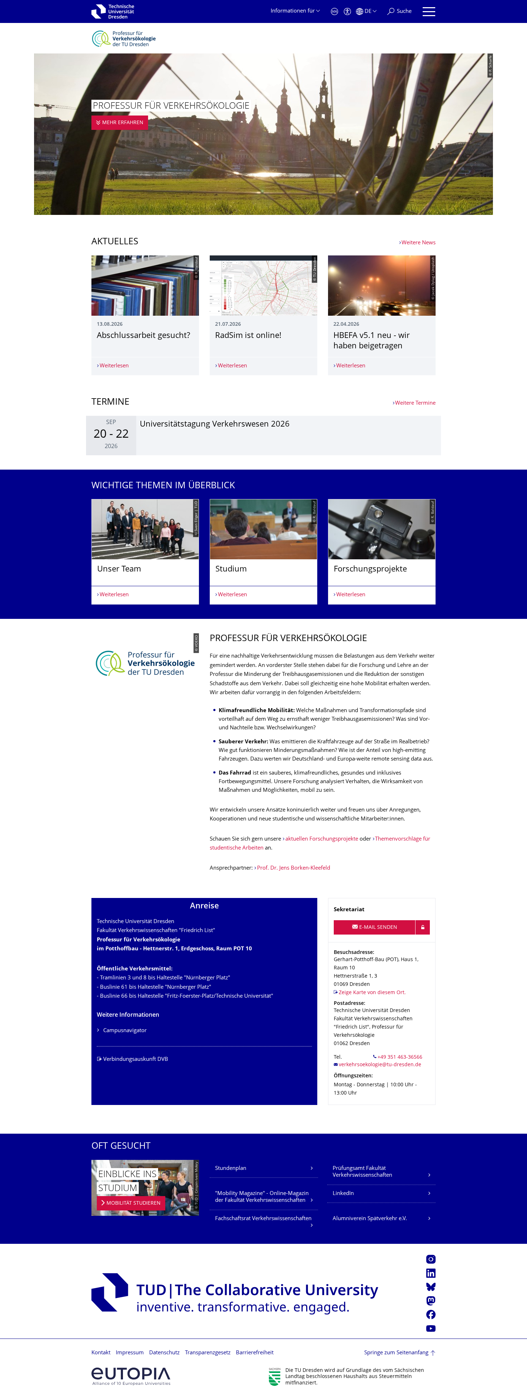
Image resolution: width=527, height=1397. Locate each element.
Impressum (130, 1353)
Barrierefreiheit (255, 1353)
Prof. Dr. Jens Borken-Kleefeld (293, 868)
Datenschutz (164, 1353)
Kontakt (100, 1353)
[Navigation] (429, 11)
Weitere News (419, 243)
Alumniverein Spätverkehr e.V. (370, 1219)
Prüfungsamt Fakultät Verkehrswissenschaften (362, 1172)
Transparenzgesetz (208, 1353)
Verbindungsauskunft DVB (135, 1059)
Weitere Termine (415, 403)
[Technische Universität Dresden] (112, 11)
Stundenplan (230, 1168)
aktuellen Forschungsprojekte (321, 839)
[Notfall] (334, 11)
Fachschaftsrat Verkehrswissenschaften (263, 1219)
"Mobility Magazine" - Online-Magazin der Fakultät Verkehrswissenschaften (262, 1197)
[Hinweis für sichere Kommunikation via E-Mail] (423, 927)
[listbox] (263, 551)
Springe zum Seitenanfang (396, 1353)
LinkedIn (343, 1193)
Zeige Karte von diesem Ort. (372, 993)
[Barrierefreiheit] (347, 11)
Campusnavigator (125, 1031)
